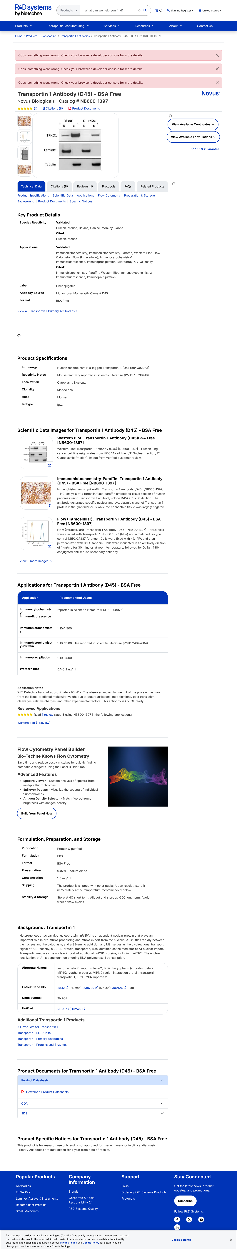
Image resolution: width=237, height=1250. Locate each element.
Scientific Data (63, 195)
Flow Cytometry (109, 195)
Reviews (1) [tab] (85, 186)
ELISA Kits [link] (23, 1192)
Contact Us (205, 26)
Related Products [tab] (152, 186)
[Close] (217, 55)
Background (25, 201)
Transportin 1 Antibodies (75, 35)
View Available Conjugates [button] (191, 124)
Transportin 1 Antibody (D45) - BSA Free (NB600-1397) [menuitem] (127, 35)
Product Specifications (33, 195)
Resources (142, 26)
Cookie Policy (91, 1242)
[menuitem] (18, 36)
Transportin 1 (48, 35)
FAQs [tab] (127, 186)
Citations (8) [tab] (59, 186)
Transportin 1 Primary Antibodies (40, 1039)
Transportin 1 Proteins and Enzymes (42, 1044)
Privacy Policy (68, 1242)
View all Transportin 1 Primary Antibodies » (47, 311)
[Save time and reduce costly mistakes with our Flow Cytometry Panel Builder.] (138, 776)
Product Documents (85, 108)
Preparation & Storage (139, 195)
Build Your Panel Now (36, 813)
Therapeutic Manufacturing (65, 26)
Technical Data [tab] (31, 186)
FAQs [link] (124, 1186)
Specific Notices (81, 201)
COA (24, 1103)
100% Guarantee (207, 149)
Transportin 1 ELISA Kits (34, 1033)
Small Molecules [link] (27, 1211)
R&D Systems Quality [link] (83, 1208)
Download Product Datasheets (47, 1092)
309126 (117, 988)
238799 (88, 988)
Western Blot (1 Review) (33, 723)
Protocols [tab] (108, 186)
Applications (85, 195)
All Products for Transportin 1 (37, 1027)
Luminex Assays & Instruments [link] (37, 1198)
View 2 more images (34, 561)
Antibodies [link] (23, 1186)
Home (18, 35)
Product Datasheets (35, 1080)
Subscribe (185, 1201)
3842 (61, 988)
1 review (47, 714)
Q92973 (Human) (69, 1009)
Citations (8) (54, 108)
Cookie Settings (181, 1239)
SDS (24, 1113)
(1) (35, 108)
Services (110, 26)
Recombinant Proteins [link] (31, 1205)
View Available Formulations (192, 137)
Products (21, 26)
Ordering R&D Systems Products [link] (143, 1192)
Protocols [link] (128, 1198)
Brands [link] (73, 1191)
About (173, 26)
